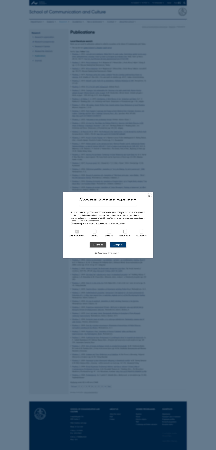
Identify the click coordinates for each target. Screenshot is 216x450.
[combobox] (149, 196)
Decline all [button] (98, 245)
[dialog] (108, 225)
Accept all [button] (118, 245)
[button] (108, 253)
